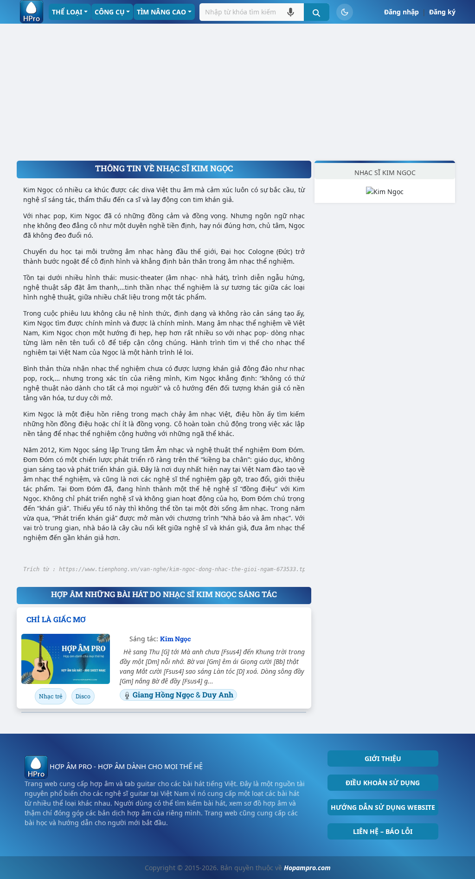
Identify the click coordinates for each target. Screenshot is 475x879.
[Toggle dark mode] (344, 12)
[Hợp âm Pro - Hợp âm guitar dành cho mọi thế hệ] (31, 11)
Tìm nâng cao (161, 11)
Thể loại (67, 11)
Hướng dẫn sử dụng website (383, 807)
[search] (316, 12)
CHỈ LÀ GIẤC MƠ (55, 619)
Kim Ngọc (175, 638)
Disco (83, 696)
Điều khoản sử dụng (383, 782)
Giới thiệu (383, 758)
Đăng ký (442, 11)
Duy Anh (217, 694)
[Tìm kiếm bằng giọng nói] (290, 12)
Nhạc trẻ (50, 696)
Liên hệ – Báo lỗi (382, 831)
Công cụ (110, 11)
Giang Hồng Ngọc (164, 694)
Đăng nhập (401, 11)
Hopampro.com (307, 867)
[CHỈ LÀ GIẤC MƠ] (65, 659)
